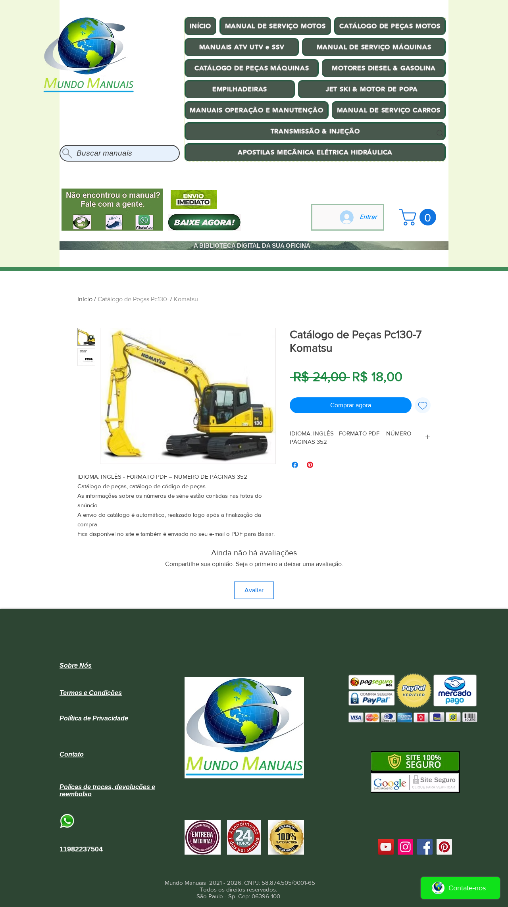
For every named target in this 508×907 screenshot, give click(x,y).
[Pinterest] (444, 847)
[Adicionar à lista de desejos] (423, 405)
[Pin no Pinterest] (310, 465)
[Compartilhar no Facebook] (295, 465)
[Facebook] (425, 847)
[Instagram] (405, 847)
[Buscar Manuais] (440, 133)
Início (84, 299)
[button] (419, 217)
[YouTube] (386, 847)
